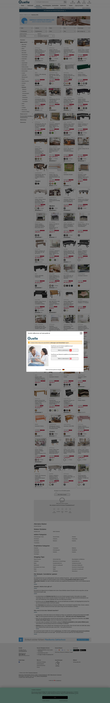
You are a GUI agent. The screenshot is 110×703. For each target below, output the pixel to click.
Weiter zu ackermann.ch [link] (63, 350)
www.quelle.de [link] (53, 369)
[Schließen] (81, 333)
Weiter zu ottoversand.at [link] (63, 358)
